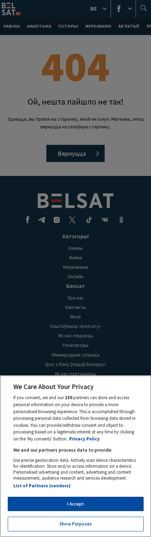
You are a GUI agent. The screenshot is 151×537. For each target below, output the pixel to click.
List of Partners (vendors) (42, 486)
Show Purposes (75, 524)
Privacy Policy (84, 439)
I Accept (75, 504)
